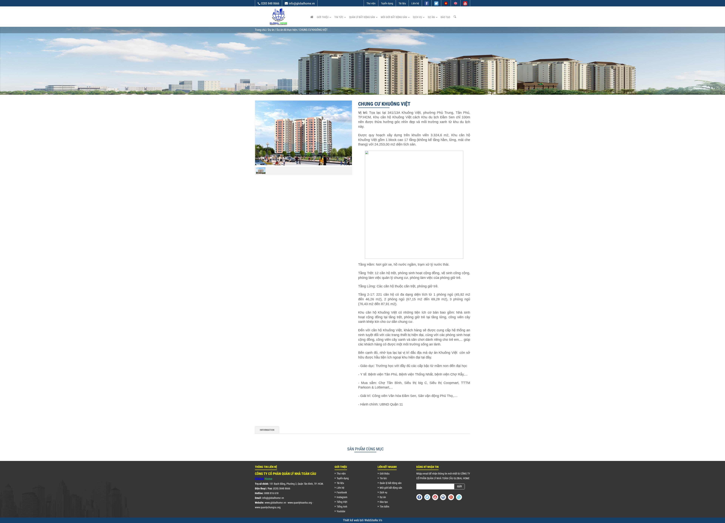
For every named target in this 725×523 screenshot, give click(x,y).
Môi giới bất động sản (394, 17)
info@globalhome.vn (302, 3)
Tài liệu (402, 3)
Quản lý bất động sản (362, 17)
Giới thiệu (323, 17)
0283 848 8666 (270, 3)
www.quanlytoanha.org (300, 502)
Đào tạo (445, 17)
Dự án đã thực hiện (287, 30)
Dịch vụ (417, 17)
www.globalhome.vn (275, 502)
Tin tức (338, 17)
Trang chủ (260, 30)
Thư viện (371, 3)
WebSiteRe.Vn (373, 520)
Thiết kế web (351, 520)
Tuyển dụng (387, 3)
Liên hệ (415, 3)
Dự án (431, 17)
